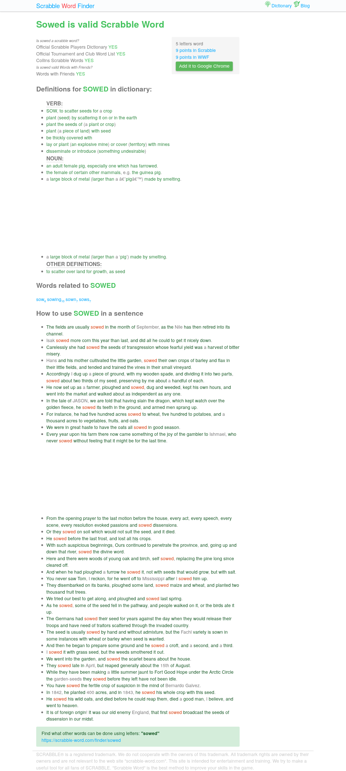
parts (227, 373)
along (100, 598)
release (213, 618)
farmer (93, 387)
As (49, 605)
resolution (83, 525)
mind (154, 685)
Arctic (215, 672)
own (172, 360)
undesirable (133, 151)
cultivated (99, 360)
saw (72, 578)
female (71, 165)
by (74, 117)
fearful (176, 347)
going (215, 545)
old (113, 712)
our (67, 598)
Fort (159, 672)
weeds (122, 652)
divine (106, 551)
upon (74, 434)
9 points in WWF (192, 57)
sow (41, 299)
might (121, 440)
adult (58, 165)
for (95, 110)
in (116, 117)
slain (142, 400)
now (57, 387)
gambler (195, 434)
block (67, 179)
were (59, 427)
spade (167, 373)
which (123, 165)
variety (199, 632)
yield (188, 347)
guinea (146, 172)
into (220, 327)
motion (125, 518)
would (110, 531)
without (80, 440)
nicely (193, 340)
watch (201, 400)
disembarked (71, 585)
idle (172, 678)
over (70, 271)
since (228, 558)
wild (79, 698)
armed (158, 407)
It (47, 712)
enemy (124, 712)
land (84, 130)
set (66, 387)
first (163, 712)
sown (72, 299)
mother (81, 360)
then (197, 327)
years (132, 618)
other (94, 172)
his (70, 360)
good (158, 427)
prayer (89, 518)
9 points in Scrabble (196, 50)
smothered (141, 652)
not (121, 531)
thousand (55, 420)
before (139, 518)
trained (119, 367)
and (134, 340)
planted (223, 585)
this (95, 340)
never (52, 440)
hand (112, 632)
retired (209, 327)
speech (210, 518)
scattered (121, 625)
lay (49, 144)
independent (144, 393)
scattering (88, 117)
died (170, 531)
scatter (71, 110)
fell (114, 605)
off (65, 565)
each (198, 380)
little (122, 360)
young (115, 558)
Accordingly (58, 373)
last (124, 340)
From (51, 518)
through (139, 625)
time (162, 440)
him (196, 578)
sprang (183, 407)
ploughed (111, 387)
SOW (51, 110)
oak (126, 558)
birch (145, 558)
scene (52, 525)
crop (107, 110)
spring (175, 598)
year (105, 340)
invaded (164, 625)
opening (74, 518)
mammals (111, 172)
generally (129, 665)
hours (215, 387)
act (185, 518)
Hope (182, 672)
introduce (86, 151)
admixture (153, 632)
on (104, 117)
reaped (112, 665)
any (167, 393)
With (50, 545)
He (49, 387)
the (122, 117)
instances (68, 638)
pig (82, 165)
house (161, 518)
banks (103, 585)
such (61, 545)
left (134, 678)
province (189, 545)
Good (169, 672)
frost (102, 538)
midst (87, 719)
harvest (215, 347)
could (164, 340)
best (76, 598)
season (171, 427)
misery (53, 353)
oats (134, 420)
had (81, 347)
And (50, 572)
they (57, 531)
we (93, 400)
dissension (57, 719)
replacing (185, 558)
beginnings (101, 545)
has (134, 165)
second (201, 645)
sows (85, 299)
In (48, 400)
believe (216, 698)
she (72, 347)
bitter (234, 347)
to (61, 110)
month (124, 327)
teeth (108, 407)
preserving (130, 380)
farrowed (148, 165)
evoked (101, 525)
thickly (59, 137)
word (119, 551)
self (155, 558)
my (139, 373)
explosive (87, 144)
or (111, 117)
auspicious (78, 545)
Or (48, 531)
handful (179, 380)
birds (218, 605)
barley (202, 360)
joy (170, 434)
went (51, 393)
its (227, 327)
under (194, 672)
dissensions (165, 525)
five (92, 414)
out (160, 652)
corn (86, 340)
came (125, 434)
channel (54, 333)
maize (176, 585)
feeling (96, 440)
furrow (113, 572)
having (129, 400)
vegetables (95, 420)
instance (62, 414)
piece (68, 130)
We (49, 427)
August (183, 665)
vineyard (182, 367)
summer (129, 672)
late (76, 665)
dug (77, 373)
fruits (113, 420)
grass (81, 652)
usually (82, 327)
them (162, 698)
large (55, 179)
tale (62, 400)
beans (150, 658)
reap (151, 698)
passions (119, 525)
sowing (55, 299)
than (109, 179)
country (181, 625)
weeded (172, 387)
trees (80, 592)
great (75, 427)
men (170, 407)
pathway (139, 605)
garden (134, 360)
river (71, 551)
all (149, 340)
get (179, 340)
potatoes (202, 414)
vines (140, 367)
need (85, 625)
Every (52, 434)
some (137, 585)
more (75, 340)
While (52, 672)
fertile (94, 685)
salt (231, 572)
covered (75, 137)
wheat (153, 414)
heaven (69, 705)
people (165, 605)
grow (203, 572)
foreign (67, 712)
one (112, 165)
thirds (87, 380)
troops (52, 625)
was (199, 347)
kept (187, 387)
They (51, 585)
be (48, 137)
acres (121, 414)
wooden (151, 373)
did (142, 340)
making (98, 672)
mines (164, 144)
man (199, 698)
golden (53, 407)
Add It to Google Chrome (204, 66)
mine (103, 144)
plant (51, 117)
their (162, 360)
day (166, 618)
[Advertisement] (143, 217)
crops (183, 360)
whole (169, 692)
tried (58, 598)
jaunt (143, 672)
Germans (64, 618)
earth (131, 117)
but (214, 572)
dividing (192, 373)
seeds (86, 110)
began (78, 645)
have (104, 427)
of (80, 124)
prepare (99, 645)
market (80, 393)
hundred (106, 414)
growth (100, 271)
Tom (82, 578)
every (175, 518)
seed (64, 117)
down (205, 340)
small (167, 367)
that (117, 400)
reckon (98, 578)
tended (95, 367)
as (111, 271)
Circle (228, 672)
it (100, 117)
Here (51, 558)
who (232, 434)
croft (173, 645)
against (146, 618)
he (155, 340)
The (50, 327)
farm (92, 434)
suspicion (126, 685)
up (85, 373)
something (109, 151)
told (108, 400)
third (227, 645)
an (73, 144)
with (95, 130)
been (85, 672)
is (68, 632)
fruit (70, 592)
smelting (171, 179)
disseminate (58, 151)
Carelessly (57, 347)
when (61, 572)
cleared (53, 565)
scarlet (135, 658)
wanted (156, 638)
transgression (140, 347)
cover (121, 144)
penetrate (161, 545)
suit (128, 531)
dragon (163, 400)
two (216, 373)
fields (60, 327)
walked (105, 393)
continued (136, 545)
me (151, 380)
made (150, 179)
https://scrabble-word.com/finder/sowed (81, 740)
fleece (67, 407)
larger (98, 179)
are (70, 327)
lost (121, 538)
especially (97, 165)
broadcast (193, 712)
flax (221, 360)
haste (87, 427)
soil (86, 531)
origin (80, 712)
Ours (120, 545)
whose (162, 347)
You (50, 578)
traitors (104, 625)
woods (95, 558)
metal (84, 179)
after (170, 578)
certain (81, 172)
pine (208, 558)
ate (227, 605)
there (103, 434)
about (66, 380)
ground (117, 373)
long (218, 558)
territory (137, 144)
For (49, 414)
